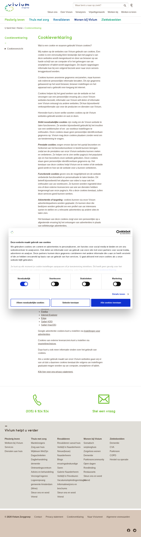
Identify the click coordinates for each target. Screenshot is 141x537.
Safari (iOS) (47, 321)
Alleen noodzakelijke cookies (30, 302)
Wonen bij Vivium (85, 19)
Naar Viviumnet (95, 517)
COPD (113, 455)
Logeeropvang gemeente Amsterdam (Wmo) (41, 484)
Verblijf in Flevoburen (67, 476)
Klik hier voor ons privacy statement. (55, 372)
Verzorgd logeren (39, 476)
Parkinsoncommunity (94, 459)
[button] (132, 5)
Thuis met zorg (39, 19)
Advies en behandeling (42, 472)
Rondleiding (90, 468)
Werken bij (113, 12)
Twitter (134, 530)
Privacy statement (54, 517)
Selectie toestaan (70, 302)
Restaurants (89, 472)
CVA (112, 447)
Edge (43, 318)
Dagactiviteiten (38, 455)
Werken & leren (128, 12)
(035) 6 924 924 (37, 411)
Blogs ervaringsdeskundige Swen (67, 463)
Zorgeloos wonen (92, 451)
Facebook (128, 530)
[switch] (55, 284)
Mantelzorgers (38, 443)
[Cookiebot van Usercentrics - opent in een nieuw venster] (118, 232)
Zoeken (125, 5)
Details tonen (118, 294)
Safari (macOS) (48, 325)
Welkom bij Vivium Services (14, 445)
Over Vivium (66, 12)
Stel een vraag (103, 411)
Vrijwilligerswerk (97, 12)
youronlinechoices (47, 343)
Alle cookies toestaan (111, 302)
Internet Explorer (49, 315)
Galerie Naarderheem (67, 472)
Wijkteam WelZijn (39, 451)
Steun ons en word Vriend (40, 494)
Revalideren (61, 19)
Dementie (88, 455)
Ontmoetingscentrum (41, 468)
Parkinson (115, 451)
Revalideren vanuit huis (68, 443)
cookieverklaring (107, 270)
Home (20, 28)
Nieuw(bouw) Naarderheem (64, 453)
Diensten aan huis (13, 451)
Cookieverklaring (16, 38)
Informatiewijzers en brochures (67, 486)
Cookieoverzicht (15, 49)
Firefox (44, 312)
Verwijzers (80, 12)
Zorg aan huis (37, 447)
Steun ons (52, 12)
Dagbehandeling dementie (39, 461)
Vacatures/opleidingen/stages (69, 480)
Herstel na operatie (119, 459)
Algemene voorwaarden (118, 517)
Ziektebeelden (111, 19)
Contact (38, 517)
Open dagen (90, 463)
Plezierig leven (15, 19)
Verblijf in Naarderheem (68, 447)
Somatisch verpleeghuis (90, 445)
